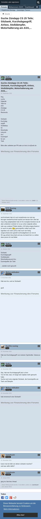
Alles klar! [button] (20, 515)
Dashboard (29, 7)
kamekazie (35, 484)
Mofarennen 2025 (16, 7)
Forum (4, 7)
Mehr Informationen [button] (11, 509)
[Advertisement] (20, 51)
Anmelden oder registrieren (10, 2)
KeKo (33, 200)
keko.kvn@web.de (30, 145)
